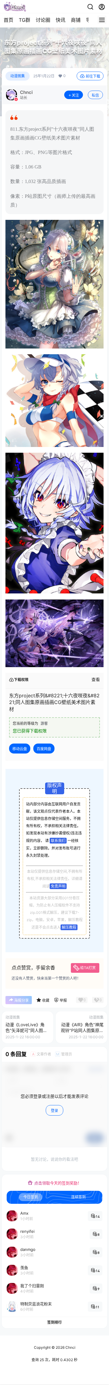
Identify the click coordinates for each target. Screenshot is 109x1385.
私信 (95, 95)
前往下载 (93, 76)
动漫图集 (17, 76)
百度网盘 (44, 749)
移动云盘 (19, 749)
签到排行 (54, 1322)
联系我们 (58, 840)
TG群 (24, 20)
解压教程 (69, 927)
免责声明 (58, 886)
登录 (54, 1110)
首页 (8, 20)
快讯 (60, 20)
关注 (75, 95)
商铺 (76, 20)
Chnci (69, 1347)
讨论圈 (43, 20)
